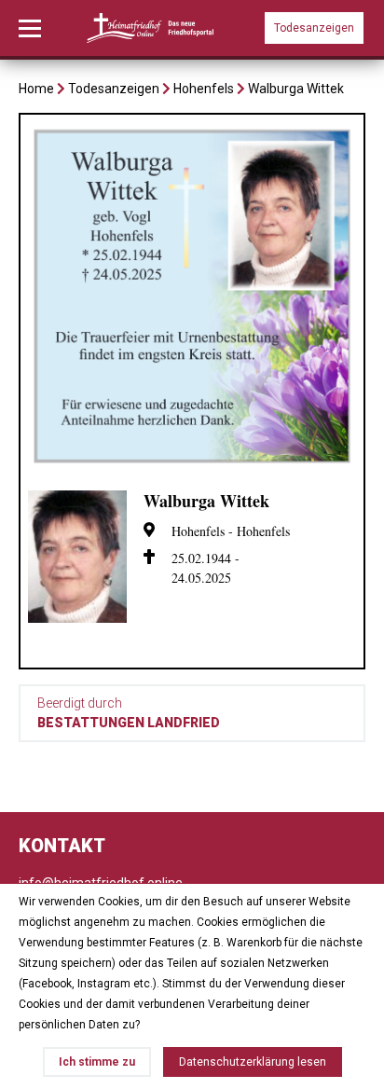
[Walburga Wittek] (192, 465)
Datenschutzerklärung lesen (252, 1061)
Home (36, 88)
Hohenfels (203, 88)
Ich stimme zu (97, 1061)
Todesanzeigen (314, 27)
